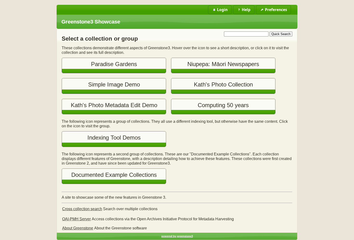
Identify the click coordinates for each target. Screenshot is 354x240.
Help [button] (246, 9)
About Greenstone (77, 228)
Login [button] (222, 9)
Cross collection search (82, 209)
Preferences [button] (276, 9)
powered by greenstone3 (177, 236)
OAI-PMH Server (76, 219)
